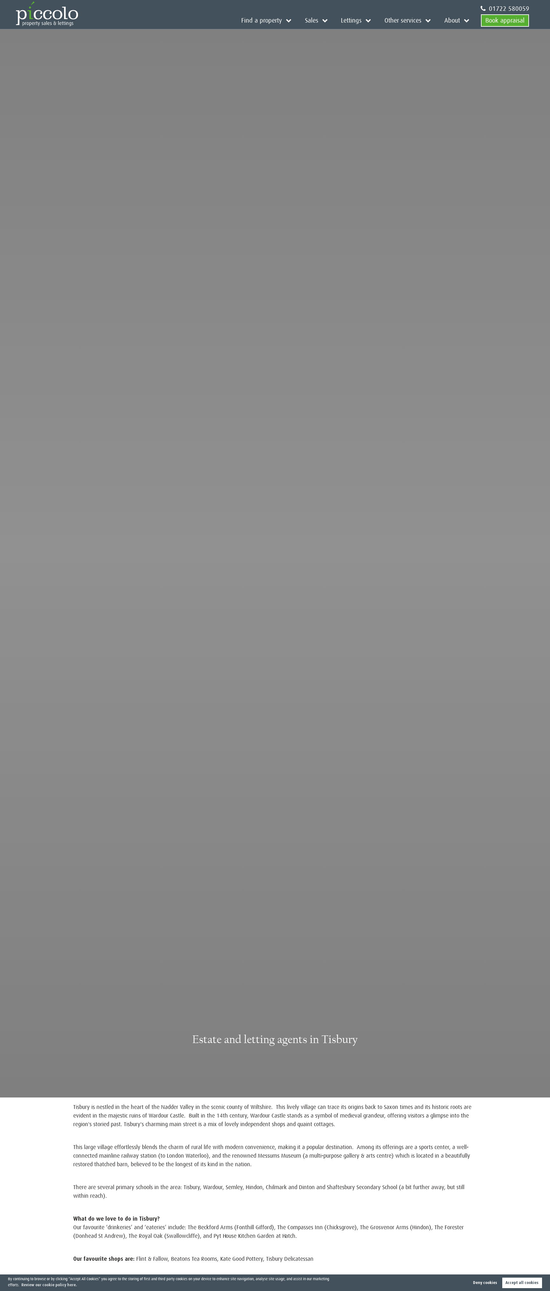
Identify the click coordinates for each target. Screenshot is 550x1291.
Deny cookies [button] (485, 1282)
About (452, 20)
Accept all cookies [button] (522, 1282)
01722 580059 (509, 8)
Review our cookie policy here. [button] (49, 1285)
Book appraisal (505, 20)
